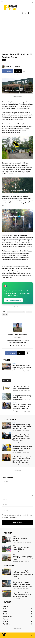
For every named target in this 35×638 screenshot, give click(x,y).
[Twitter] (25, 13)
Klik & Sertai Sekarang (13, 300)
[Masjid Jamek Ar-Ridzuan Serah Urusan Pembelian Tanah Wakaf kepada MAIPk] (6, 583)
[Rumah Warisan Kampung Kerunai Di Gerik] (6, 548)
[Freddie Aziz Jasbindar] (3, 66)
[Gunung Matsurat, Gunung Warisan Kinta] (6, 396)
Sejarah (14, 384)
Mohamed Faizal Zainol (18, 399)
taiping (5, 314)
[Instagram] (13, 345)
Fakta (4, 60)
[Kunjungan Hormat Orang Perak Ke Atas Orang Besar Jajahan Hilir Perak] (6, 366)
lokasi (9, 311)
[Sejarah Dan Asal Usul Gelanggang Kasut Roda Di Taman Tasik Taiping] (6, 593)
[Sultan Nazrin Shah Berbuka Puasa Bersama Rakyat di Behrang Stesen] (6, 447)
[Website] (24, 345)
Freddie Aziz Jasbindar (13, 66)
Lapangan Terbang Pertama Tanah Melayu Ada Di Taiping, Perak (23, 558)
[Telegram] (28, 13)
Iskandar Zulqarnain (17, 371)
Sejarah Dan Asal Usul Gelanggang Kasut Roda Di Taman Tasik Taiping (22, 594)
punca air (21, 311)
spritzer (29, 311)
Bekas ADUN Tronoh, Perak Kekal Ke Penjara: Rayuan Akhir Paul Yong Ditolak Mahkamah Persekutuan (21, 459)
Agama (14, 444)
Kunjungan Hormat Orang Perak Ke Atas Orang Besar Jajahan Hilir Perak (21, 367)
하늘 (13, 598)
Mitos (14, 393)
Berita (14, 363)
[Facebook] (22, 13)
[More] (24, 71)
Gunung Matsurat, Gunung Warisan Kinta (22, 396)
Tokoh (14, 402)
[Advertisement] (17, 33)
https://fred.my (17, 337)
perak (15, 311)
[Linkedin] (16, 345)
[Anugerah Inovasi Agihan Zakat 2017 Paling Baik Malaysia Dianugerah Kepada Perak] (6, 571)
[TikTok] (19, 345)
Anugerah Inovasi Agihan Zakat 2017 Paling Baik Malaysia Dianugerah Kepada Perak (23, 573)
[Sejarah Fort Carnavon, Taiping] (6, 539)
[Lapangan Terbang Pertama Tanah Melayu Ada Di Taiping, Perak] (6, 557)
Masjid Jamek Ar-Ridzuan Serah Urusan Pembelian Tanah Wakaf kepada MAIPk (22, 584)
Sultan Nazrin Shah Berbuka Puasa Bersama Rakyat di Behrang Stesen (22, 448)
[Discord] (31, 13)
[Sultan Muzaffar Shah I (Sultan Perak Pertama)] (6, 387)
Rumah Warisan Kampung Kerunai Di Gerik (21, 548)
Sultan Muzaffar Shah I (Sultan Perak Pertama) (21, 388)
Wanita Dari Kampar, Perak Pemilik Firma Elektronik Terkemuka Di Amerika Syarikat (22, 407)
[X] (21, 345)
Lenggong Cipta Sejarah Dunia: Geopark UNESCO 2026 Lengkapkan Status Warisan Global (21, 437)
